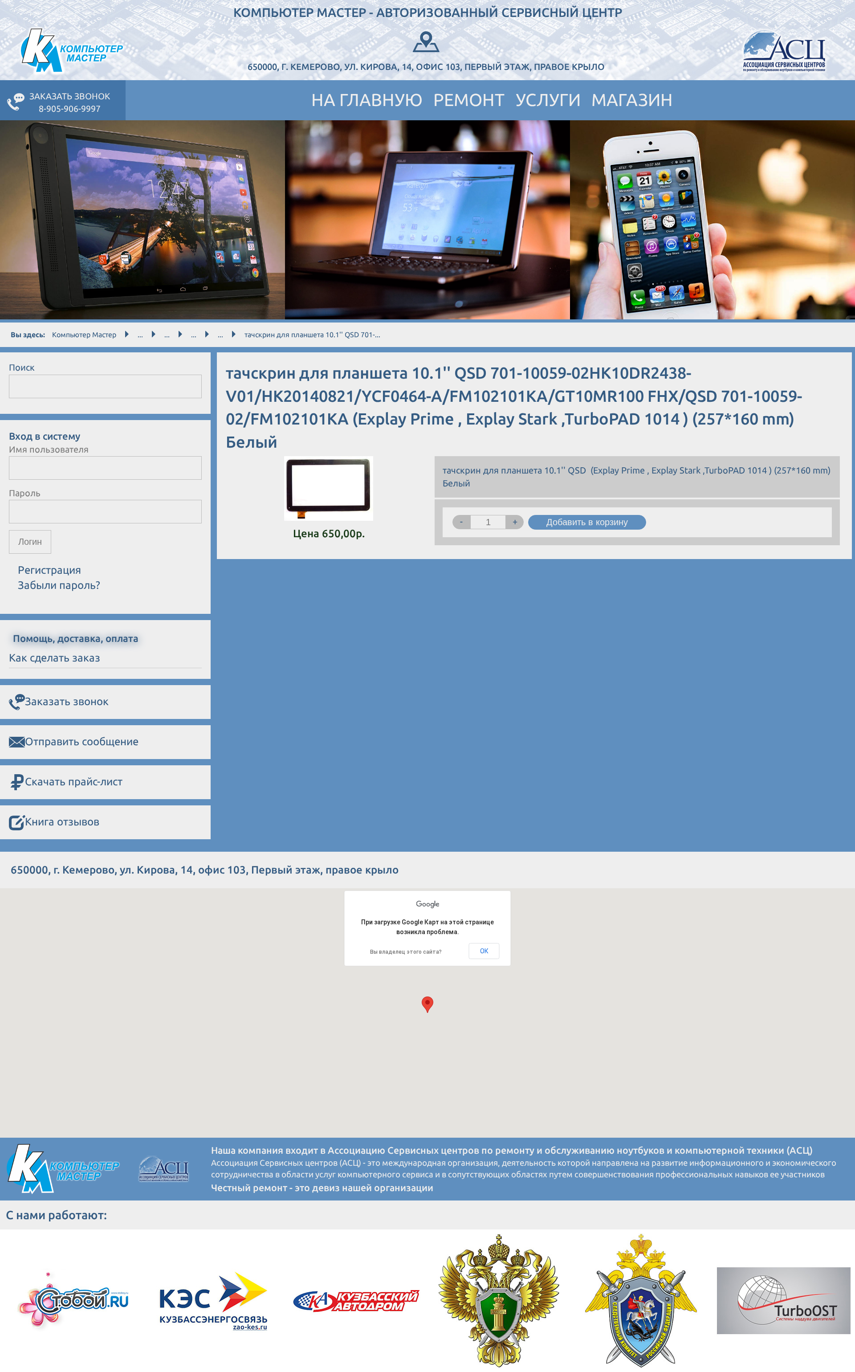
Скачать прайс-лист (73, 782)
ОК (484, 951)
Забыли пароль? (59, 585)
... (140, 335)
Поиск (22, 367)
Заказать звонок (67, 701)
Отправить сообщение (81, 741)
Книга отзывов (62, 822)
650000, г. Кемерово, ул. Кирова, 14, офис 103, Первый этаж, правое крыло (426, 66)
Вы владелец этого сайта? (406, 952)
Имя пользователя (49, 449)
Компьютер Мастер (84, 335)
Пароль (25, 493)
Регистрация (49, 570)
